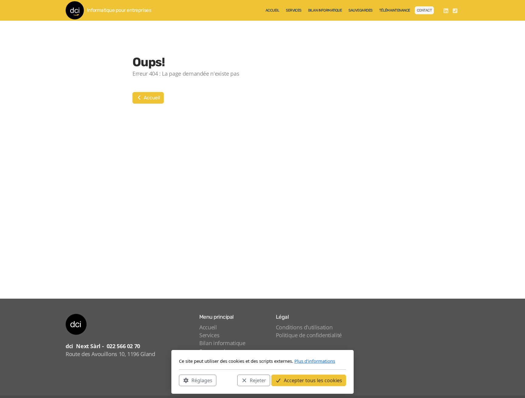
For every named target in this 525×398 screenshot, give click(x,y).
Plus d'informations (314, 361)
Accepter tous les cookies (313, 380)
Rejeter (258, 380)
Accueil (151, 98)
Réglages (201, 380)
